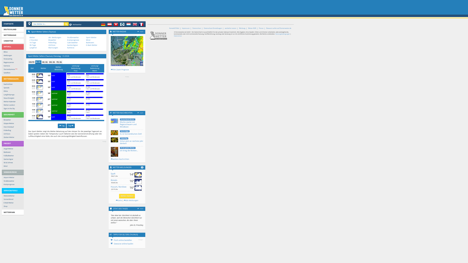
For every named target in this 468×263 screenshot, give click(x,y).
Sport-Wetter (91, 37)
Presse (261, 28)
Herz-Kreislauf (9, 127)
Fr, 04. (59, 62)
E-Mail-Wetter (9, 203)
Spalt (113, 173)
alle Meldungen (132, 200)
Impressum (186, 28)
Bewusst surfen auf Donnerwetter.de (278, 28)
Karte (119, 200)
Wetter (32, 37)
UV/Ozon (7, 134)
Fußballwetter (9, 156)
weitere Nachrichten (120, 159)
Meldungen (8, 55)
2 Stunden (33, 40)
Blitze (6, 52)
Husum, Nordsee (118, 186)
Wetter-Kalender (10, 101)
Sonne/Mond (8, 199)
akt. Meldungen (54, 37)
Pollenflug (7, 130)
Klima (6, 91)
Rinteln (114, 180)
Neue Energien (9, 98)
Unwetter (8, 41)
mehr (141, 32)
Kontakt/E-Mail (174, 28)
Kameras (7, 66)
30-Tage (32, 45)
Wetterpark (9, 212)
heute (31, 62)
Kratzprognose (9, 184)
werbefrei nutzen (230, 28)
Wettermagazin (11, 79)
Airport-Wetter (9, 177)
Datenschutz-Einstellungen (213, 28)
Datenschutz (196, 28)
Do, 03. (52, 62)
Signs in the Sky (9, 108)
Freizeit (7, 143)
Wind (5, 166)
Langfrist (33, 48)
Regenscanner (9, 62)
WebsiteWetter (9, 196)
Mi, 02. (45, 62)
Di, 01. (38, 62)
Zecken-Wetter (9, 137)
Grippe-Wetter (9, 123)
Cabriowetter (72, 42)
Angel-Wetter (8, 149)
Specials (6, 88)
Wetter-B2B (252, 28)
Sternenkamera (10, 69)
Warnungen (53, 48)
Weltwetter (77, 24)
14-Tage (32, 42)
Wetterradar (10, 35)
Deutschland (10, 29)
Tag (62, 125)
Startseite (8, 24)
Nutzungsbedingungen (282, 34)
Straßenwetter (9, 181)
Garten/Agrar (8, 159)
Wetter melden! (127, 196)
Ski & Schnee (8, 162)
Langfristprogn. (9, 95)
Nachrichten (8, 84)
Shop (5, 206)
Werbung (242, 28)
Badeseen (7, 152)
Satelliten (7, 73)
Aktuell (7, 46)
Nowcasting (8, 59)
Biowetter (7, 120)
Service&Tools (10, 190)
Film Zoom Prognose (120, 69)
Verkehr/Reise (10, 172)
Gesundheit (9, 114)
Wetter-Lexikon (9, 105)
